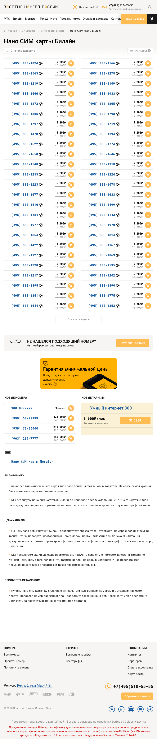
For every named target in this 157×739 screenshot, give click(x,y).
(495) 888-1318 (101, 164)
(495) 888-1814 (101, 235)
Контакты (117, 18)
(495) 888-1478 (24, 134)
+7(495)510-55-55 (121, 5)
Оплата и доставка (95, 18)
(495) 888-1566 (101, 63)
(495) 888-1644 (24, 306)
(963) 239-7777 (24, 438)
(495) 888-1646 (101, 154)
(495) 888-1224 (101, 174)
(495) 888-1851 (24, 295)
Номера (10, 648)
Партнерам (135, 661)
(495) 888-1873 (24, 104)
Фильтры (142, 50)
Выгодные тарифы (78, 654)
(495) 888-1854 (24, 235)
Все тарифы (74, 661)
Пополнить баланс (16, 667)
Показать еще (77, 319)
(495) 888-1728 (24, 265)
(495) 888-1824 (24, 63)
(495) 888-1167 (101, 245)
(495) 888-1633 (101, 194)
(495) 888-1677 (24, 194)
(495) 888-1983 (101, 93)
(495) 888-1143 (101, 215)
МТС (7, 18)
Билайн (17, 18)
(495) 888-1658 (24, 154)
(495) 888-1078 (101, 184)
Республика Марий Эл (34, 685)
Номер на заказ (134, 18)
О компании (137, 648)
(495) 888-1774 (101, 144)
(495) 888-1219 (24, 83)
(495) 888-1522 (24, 144)
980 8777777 (21, 408)
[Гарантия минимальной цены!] (78, 373)
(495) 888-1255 (24, 174)
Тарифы (72, 648)
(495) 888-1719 (101, 124)
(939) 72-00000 (24, 428)
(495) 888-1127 (24, 255)
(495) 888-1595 (101, 265)
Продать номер (70, 18)
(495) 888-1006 (24, 93)
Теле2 (44, 18)
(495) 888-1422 (24, 245)
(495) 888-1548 (24, 164)
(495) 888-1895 (24, 285)
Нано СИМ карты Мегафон (32, 461)
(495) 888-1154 (24, 215)
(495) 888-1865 (101, 104)
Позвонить (71, 408)
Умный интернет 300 (111, 408)
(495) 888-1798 (101, 114)
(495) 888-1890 (101, 285)
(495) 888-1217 (24, 275)
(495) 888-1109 (101, 83)
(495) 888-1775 (101, 295)
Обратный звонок (137, 696)
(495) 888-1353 (101, 306)
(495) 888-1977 (24, 225)
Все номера (12, 654)
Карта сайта (136, 674)
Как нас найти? (88, 7)
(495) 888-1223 (24, 184)
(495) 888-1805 (24, 114)
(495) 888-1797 (24, 124)
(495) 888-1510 (24, 205)
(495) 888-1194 (101, 134)
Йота (53, 18)
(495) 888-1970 (101, 225)
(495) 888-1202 (101, 275)
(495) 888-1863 (101, 255)
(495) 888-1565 (24, 73)
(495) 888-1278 (101, 73)
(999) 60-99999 (24, 418)
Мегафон (31, 18)
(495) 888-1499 (101, 205)
